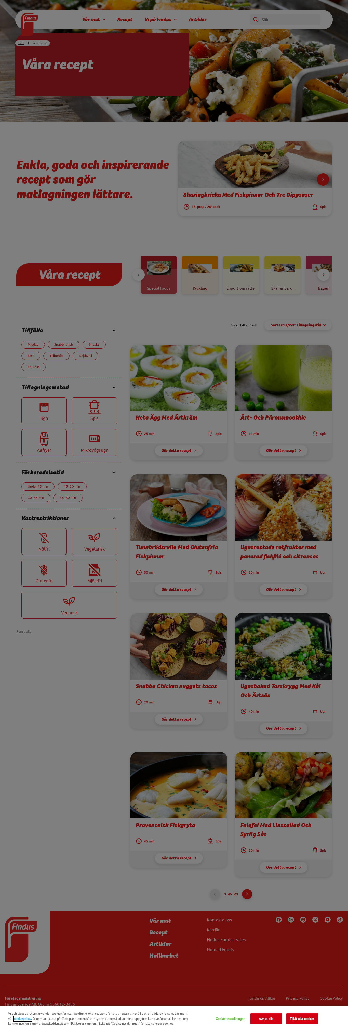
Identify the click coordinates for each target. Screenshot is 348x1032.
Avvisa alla (266, 1018)
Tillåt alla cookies (302, 1018)
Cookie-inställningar (230, 1018)
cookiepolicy (22, 1018)
